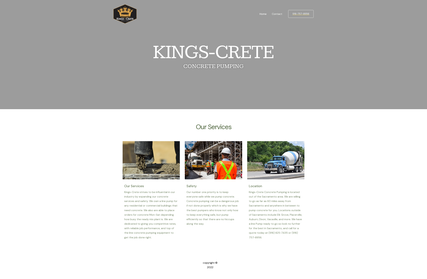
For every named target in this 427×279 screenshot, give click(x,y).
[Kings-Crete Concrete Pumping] (125, 14)
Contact (277, 14)
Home (263, 14)
